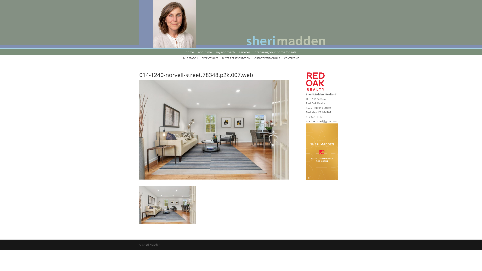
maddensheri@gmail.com (322, 121)
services (244, 52)
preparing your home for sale (275, 52)
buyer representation (236, 58)
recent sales (210, 58)
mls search (190, 58)
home (190, 52)
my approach (225, 52)
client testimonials (267, 58)
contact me (291, 58)
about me (205, 52)
